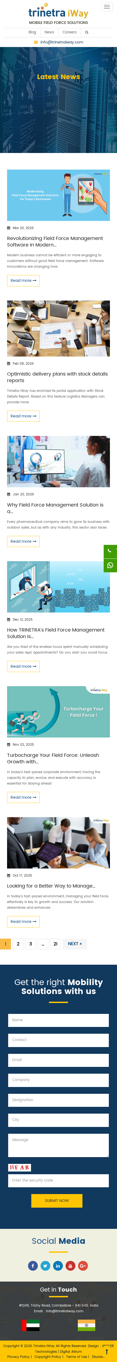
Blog (32, 32)
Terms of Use (77, 1357)
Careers (70, 32)
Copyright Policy (48, 1357)
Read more (22, 280)
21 (55, 944)
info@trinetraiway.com (62, 42)
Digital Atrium (71, 1351)
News (49, 32)
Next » (75, 943)
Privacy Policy (19, 1357)
